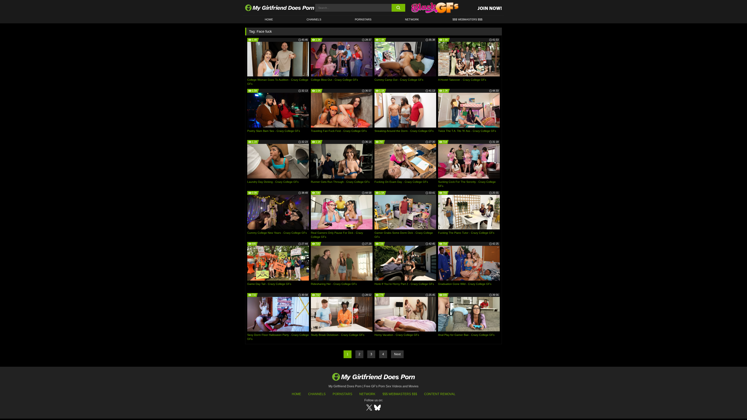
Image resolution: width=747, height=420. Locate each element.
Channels (317, 394)
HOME (269, 19)
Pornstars (363, 19)
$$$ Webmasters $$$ (399, 394)
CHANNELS (314, 19)
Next (397, 354)
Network (412, 19)
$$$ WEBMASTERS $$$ (467, 19)
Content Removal (439, 394)
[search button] (398, 8)
